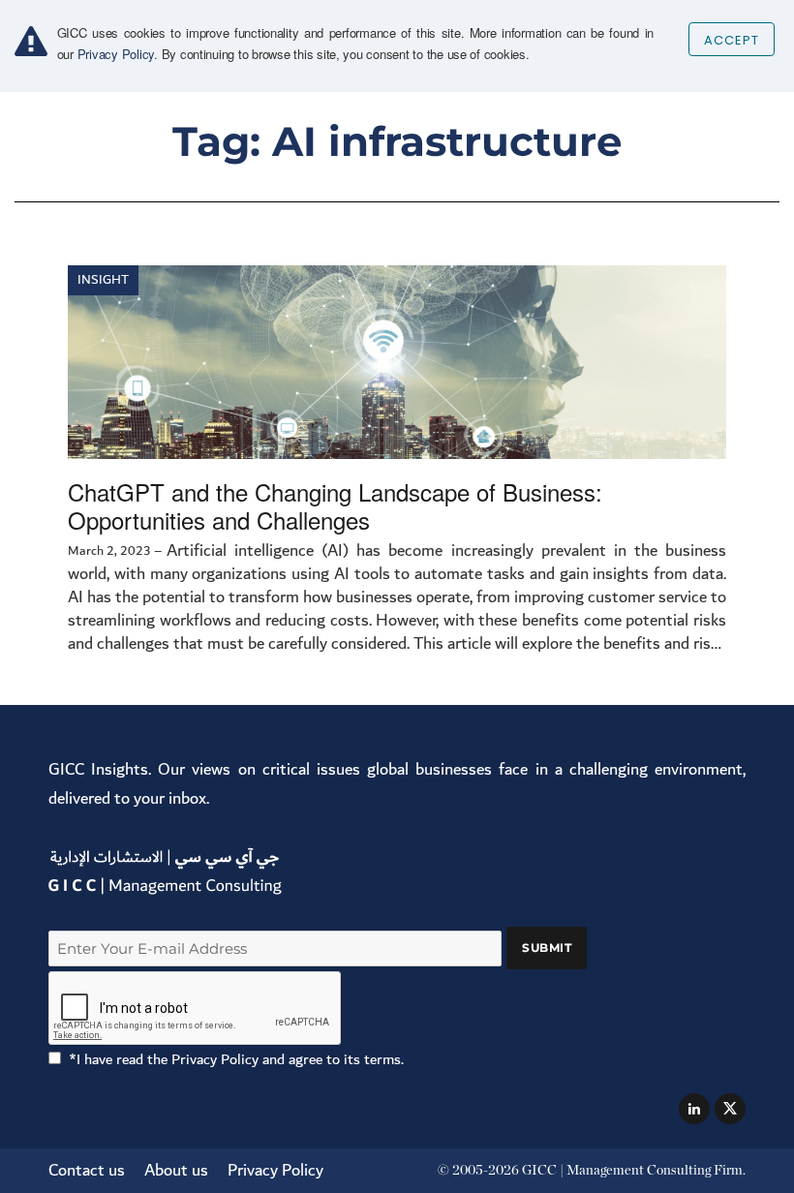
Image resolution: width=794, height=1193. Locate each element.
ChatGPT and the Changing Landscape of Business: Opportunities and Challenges (335, 505)
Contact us (86, 1170)
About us (176, 1170)
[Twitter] (730, 1108)
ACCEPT (731, 40)
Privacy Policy (275, 1170)
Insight (103, 280)
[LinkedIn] (694, 1108)
